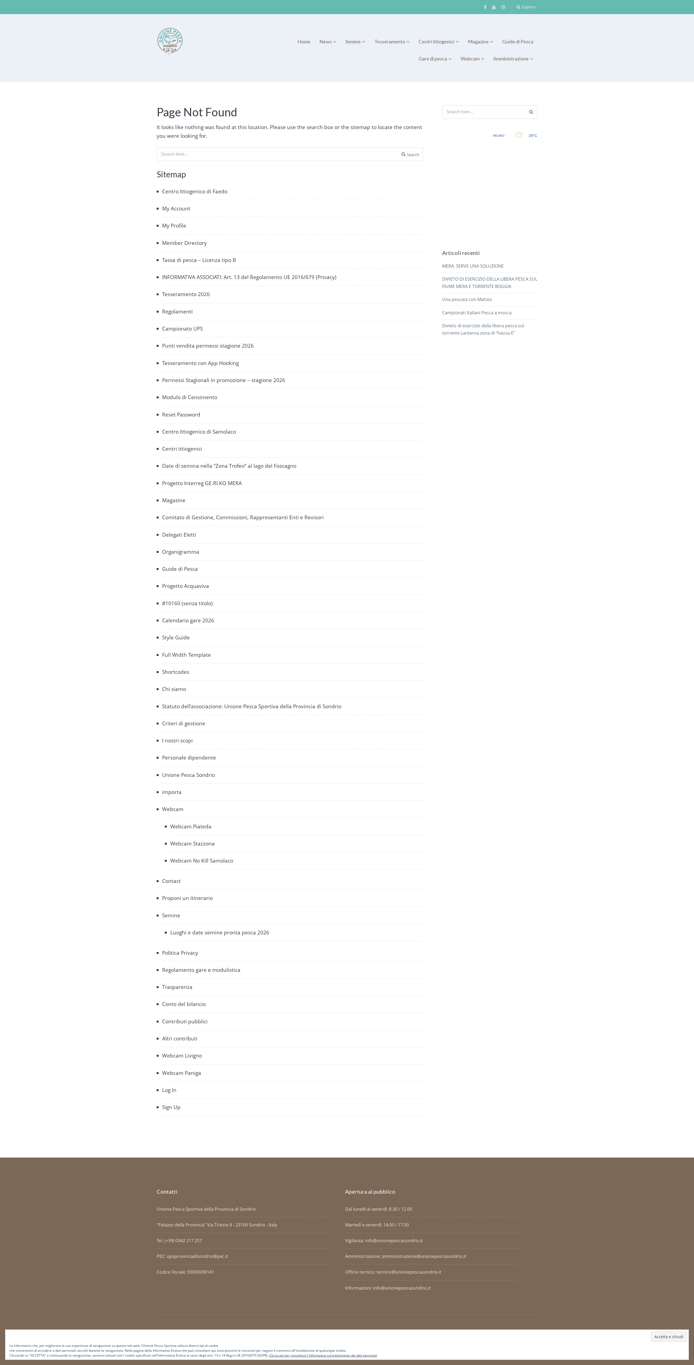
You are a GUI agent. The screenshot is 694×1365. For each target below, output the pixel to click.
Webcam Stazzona (192, 843)
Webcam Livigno (182, 1055)
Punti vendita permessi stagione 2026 (208, 345)
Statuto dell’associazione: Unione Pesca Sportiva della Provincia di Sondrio (251, 706)
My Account (176, 208)
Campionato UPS (182, 328)
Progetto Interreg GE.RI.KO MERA (202, 483)
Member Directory (184, 242)
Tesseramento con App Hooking (200, 363)
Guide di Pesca (517, 41)
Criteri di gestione (183, 723)
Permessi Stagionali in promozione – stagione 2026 (223, 380)
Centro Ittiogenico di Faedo (194, 191)
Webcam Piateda (190, 826)
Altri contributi (179, 1038)
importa (172, 792)
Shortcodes (175, 671)
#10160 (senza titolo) (187, 603)
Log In (169, 1090)
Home (303, 41)
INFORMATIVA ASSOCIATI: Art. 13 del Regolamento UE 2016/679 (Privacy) (249, 277)
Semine (353, 41)
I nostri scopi (177, 740)
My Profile (174, 225)
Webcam (470, 59)
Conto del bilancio (184, 1004)
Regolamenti (177, 311)
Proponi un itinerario (187, 898)
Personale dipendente (189, 757)
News (325, 41)
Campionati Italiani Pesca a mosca (477, 313)
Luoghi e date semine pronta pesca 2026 (219, 932)
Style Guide (176, 637)
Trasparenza (177, 987)
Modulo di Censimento (189, 397)
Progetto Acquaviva (185, 585)
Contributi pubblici (185, 1021)
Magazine (478, 41)
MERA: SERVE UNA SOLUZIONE (473, 266)
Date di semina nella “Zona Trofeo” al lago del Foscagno (229, 465)
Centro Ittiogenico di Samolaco (199, 431)
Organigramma (180, 551)
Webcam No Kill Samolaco (201, 860)
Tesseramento (389, 41)
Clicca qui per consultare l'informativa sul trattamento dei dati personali (323, 1355)
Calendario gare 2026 (188, 620)
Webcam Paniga (181, 1072)
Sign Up (171, 1107)
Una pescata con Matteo (467, 299)
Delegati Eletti (179, 534)
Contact (171, 881)
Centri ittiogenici (436, 41)
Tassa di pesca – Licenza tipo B (199, 260)
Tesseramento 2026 (186, 294)
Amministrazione (511, 59)
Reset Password (181, 414)
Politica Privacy (180, 952)
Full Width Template (186, 654)
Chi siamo (174, 689)
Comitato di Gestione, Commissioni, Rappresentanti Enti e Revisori (243, 517)
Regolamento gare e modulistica (201, 969)
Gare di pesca (433, 59)
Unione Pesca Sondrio (188, 774)
